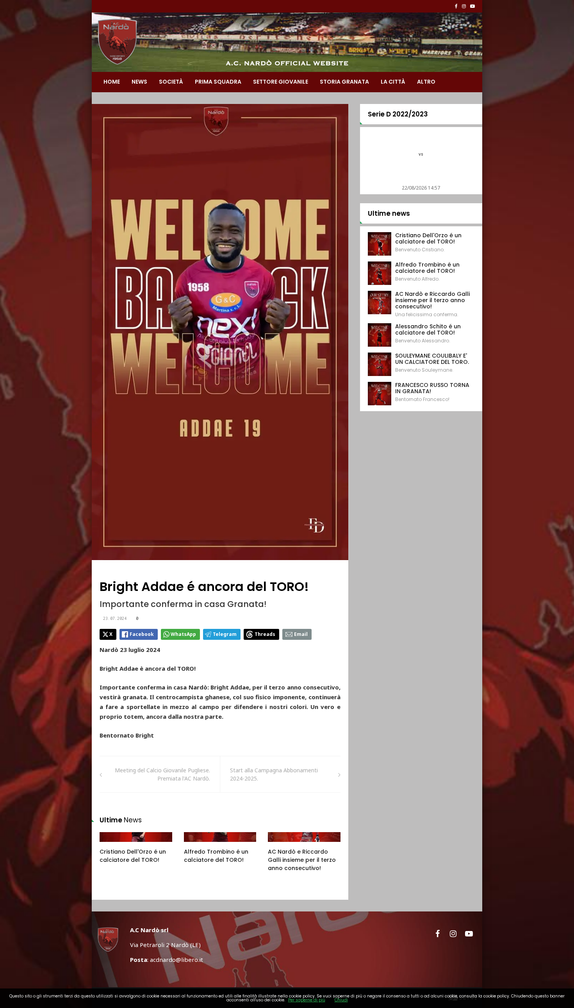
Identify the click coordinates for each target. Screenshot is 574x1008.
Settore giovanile (280, 82)
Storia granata (344, 82)
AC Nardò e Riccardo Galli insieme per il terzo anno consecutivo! (302, 860)
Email (301, 634)
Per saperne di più (306, 1000)
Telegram (225, 634)
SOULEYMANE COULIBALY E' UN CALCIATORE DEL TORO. (432, 359)
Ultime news (389, 213)
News (139, 82)
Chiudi (341, 1000)
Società (171, 82)
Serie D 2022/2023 (398, 114)
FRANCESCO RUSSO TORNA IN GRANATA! (432, 388)
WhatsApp (183, 634)
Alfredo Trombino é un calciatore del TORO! (216, 856)
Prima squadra (218, 82)
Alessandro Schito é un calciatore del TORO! (428, 329)
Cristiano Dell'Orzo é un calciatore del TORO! (133, 856)
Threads (265, 634)
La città (393, 82)
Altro (426, 82)
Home (111, 82)
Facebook (142, 634)
